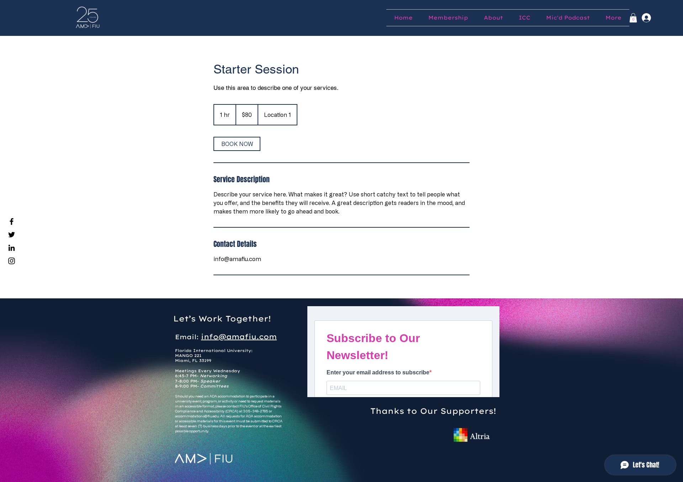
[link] (236, 144)
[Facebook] (11, 221)
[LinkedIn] (11, 247)
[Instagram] (11, 260)
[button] (633, 17)
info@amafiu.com (239, 336)
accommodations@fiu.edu (197, 416)
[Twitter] (11, 234)
